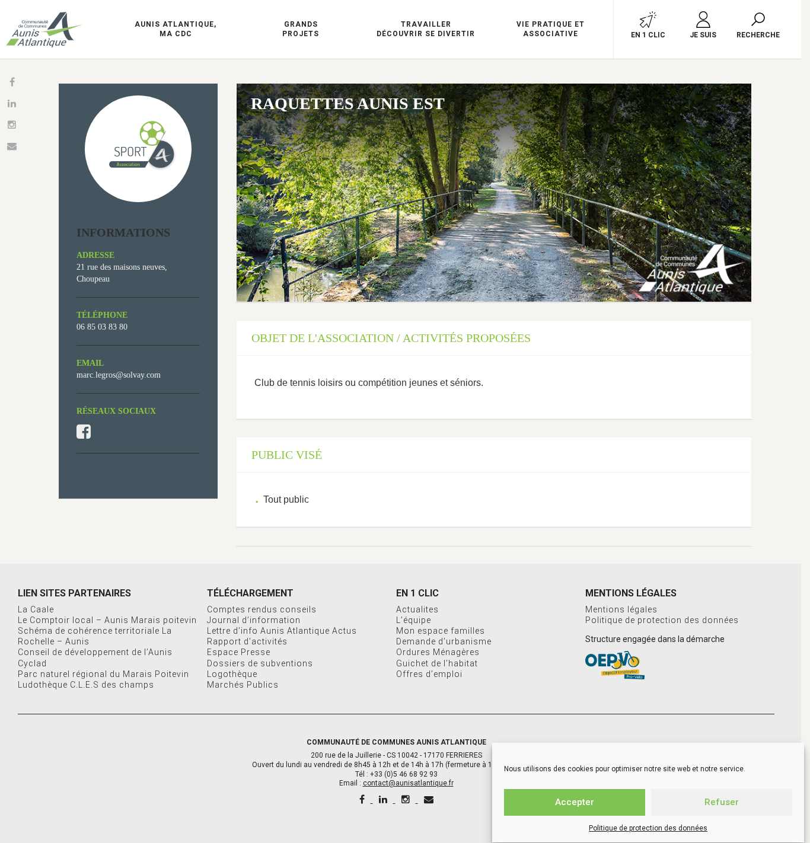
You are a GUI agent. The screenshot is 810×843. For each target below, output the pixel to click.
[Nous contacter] (428, 799)
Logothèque (232, 674)
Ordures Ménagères (438, 652)
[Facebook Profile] (83, 432)
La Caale (36, 609)
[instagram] (407, 799)
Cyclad (32, 663)
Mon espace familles (440, 631)
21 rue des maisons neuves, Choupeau (121, 273)
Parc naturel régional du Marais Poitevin (103, 674)
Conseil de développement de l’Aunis (95, 652)
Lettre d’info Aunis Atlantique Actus (282, 631)
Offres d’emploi (429, 674)
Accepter (574, 802)
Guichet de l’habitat (437, 663)
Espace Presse (238, 652)
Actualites (417, 609)
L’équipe (413, 620)
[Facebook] (363, 799)
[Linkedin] (384, 799)
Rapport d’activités (247, 641)
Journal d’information (254, 620)
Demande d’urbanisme (444, 641)
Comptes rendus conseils (262, 609)
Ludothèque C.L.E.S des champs (86, 684)
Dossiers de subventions (260, 663)
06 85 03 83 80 (101, 326)
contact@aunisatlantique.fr (408, 783)
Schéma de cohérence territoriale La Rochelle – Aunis (95, 636)
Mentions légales (621, 609)
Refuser (721, 802)
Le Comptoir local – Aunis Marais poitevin (107, 620)
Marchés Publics (243, 684)
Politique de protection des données (648, 828)
